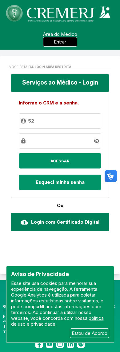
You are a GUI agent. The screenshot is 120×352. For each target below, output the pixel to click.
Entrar (60, 42)
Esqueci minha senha (60, 182)
